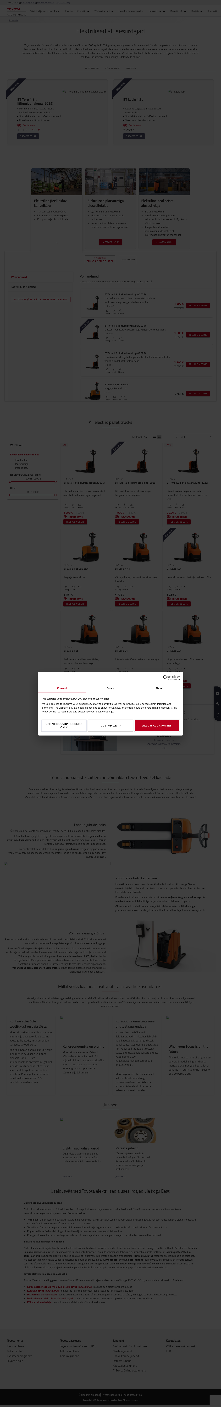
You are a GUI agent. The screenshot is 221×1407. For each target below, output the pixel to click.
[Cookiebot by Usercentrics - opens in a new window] (165, 677)
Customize (109, 725)
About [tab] (159, 688)
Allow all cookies (157, 725)
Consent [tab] (62, 688)
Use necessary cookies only (63, 725)
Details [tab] (111, 688)
